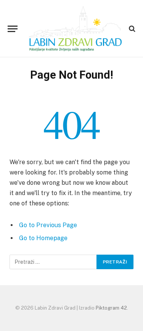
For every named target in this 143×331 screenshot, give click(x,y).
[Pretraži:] (53, 262)
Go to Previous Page (48, 225)
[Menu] (13, 28)
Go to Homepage (43, 238)
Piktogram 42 (111, 308)
